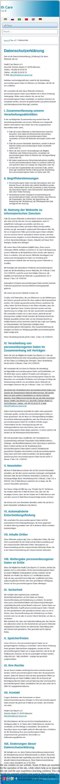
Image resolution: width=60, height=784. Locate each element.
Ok (1, 782)
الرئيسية (7, 40)
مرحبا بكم (8, 25)
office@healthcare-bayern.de (21, 75)
